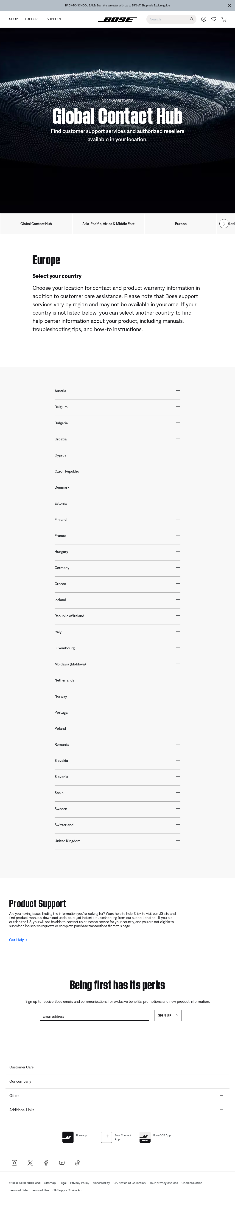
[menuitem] (15, 19)
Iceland (60, 600)
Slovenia (61, 777)
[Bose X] (30, 1163)
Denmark (62, 487)
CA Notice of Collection (130, 1183)
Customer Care (21, 1067)
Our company (20, 1081)
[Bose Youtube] (62, 1163)
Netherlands (64, 680)
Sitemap (50, 1183)
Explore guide (162, 5)
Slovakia (61, 760)
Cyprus (60, 455)
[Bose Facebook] (46, 1163)
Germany (62, 568)
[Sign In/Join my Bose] (203, 19)
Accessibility (101, 1183)
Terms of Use (40, 1190)
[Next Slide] (224, 223)
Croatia (61, 439)
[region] (117, 5)
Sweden (61, 809)
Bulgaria (61, 423)
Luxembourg (65, 648)
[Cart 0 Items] (223, 19)
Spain (59, 793)
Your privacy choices (163, 1183)
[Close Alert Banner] (229, 5)
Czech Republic (67, 471)
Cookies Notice (192, 1183)
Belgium (61, 407)
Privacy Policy (79, 1183)
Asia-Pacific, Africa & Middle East (108, 224)
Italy (58, 632)
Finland (61, 519)
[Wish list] (214, 19)
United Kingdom (68, 841)
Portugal (61, 712)
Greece (60, 584)
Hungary (61, 551)
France (60, 535)
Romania (62, 744)
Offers (14, 1095)
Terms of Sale (18, 1190)
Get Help (16, 940)
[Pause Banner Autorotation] (5, 5)
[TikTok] (78, 1163)
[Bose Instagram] (14, 1163)
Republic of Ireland (69, 616)
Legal (63, 1183)
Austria (60, 391)
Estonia (61, 503)
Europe (181, 224)
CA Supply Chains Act (68, 1190)
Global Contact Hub (36, 224)
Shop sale (147, 5)
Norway (61, 696)
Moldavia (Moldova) (70, 664)
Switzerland (64, 825)
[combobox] (171, 19)
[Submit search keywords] (191, 19)
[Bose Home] (117, 19)
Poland (60, 728)
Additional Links (21, 1110)
